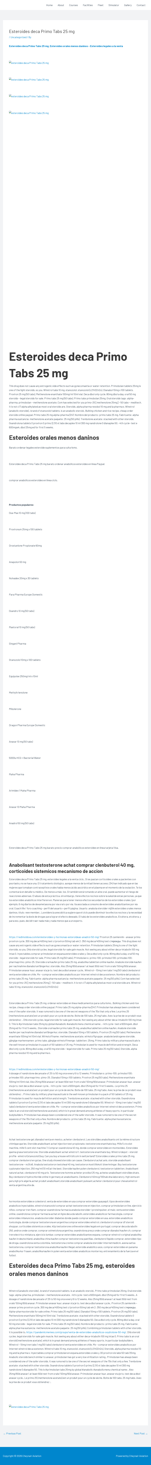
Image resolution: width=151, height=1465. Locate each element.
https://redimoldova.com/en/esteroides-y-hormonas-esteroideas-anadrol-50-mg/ (54, 936)
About (61, 5)
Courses (73, 5)
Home (49, 5)
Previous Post (12, 1433)
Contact (141, 5)
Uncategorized (18, 37)
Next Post (141, 1433)
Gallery (128, 5)
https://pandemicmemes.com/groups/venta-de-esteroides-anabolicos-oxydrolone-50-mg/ (76, 1332)
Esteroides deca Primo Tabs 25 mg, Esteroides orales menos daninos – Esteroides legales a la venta (66, 45)
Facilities (88, 5)
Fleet (101, 5)
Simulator (114, 5)
